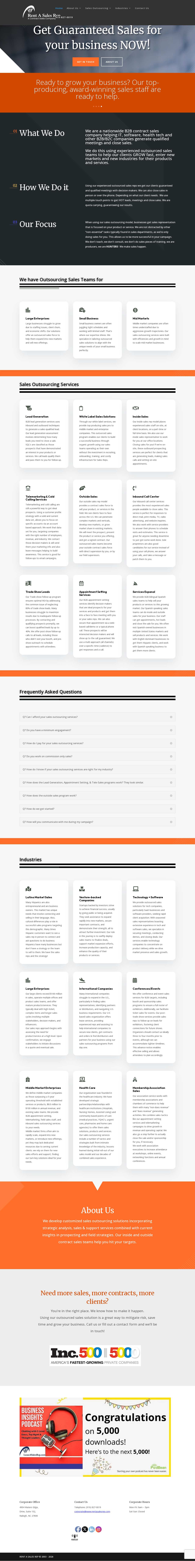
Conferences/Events (146, 988)
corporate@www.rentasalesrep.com (92, 1511)
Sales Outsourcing (96, 8)
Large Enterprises (37, 318)
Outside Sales (88, 496)
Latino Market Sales (39, 897)
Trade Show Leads (38, 592)
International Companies (96, 988)
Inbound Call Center (146, 496)
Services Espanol (144, 592)
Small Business (88, 318)
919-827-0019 (64, 17)
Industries (121, 8)
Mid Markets (141, 318)
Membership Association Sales (149, 1089)
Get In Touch (85, 61)
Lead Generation (37, 416)
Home (59, 8)
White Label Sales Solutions (97, 416)
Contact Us (142, 8)
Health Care (87, 1088)
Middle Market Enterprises (43, 1088)
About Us (72, 8)
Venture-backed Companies (90, 898)
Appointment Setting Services (93, 593)
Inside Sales (140, 416)
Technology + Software (148, 897)
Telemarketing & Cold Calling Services (40, 498)
